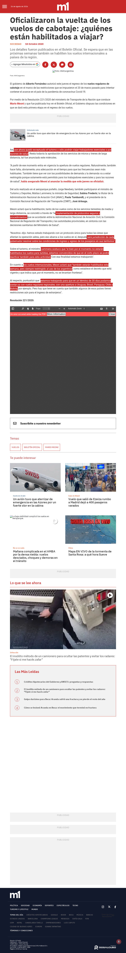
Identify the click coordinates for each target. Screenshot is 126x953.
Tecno (75, 905)
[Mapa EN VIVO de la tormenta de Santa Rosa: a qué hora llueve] (90, 529)
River (63, 915)
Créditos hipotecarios (37, 915)
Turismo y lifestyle (19, 909)
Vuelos (15, 447)
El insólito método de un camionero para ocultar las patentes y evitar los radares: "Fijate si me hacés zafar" (62, 657)
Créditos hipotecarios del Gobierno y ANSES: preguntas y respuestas (58, 681)
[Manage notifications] (118, 941)
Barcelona (33, 919)
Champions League (49, 919)
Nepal (19, 923)
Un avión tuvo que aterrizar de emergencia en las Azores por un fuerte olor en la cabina (69, 135)
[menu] (6, 6)
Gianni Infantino (53, 926)
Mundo (35, 909)
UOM (12, 923)
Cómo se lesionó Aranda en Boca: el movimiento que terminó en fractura (60, 707)
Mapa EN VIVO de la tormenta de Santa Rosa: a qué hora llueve (90, 552)
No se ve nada (18, 548)
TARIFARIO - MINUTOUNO (19, 944)
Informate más (33, 130)
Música (80, 915)
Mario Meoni (17, 103)
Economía (37, 905)
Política (14, 905)
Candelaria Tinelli (34, 923)
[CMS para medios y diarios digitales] (105, 949)
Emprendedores (53, 923)
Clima (70, 548)
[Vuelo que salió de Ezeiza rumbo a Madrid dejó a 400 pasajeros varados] (90, 477)
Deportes (49, 905)
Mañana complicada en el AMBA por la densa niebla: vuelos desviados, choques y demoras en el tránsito (35, 556)
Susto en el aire (19, 496)
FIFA (87, 919)
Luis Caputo (69, 923)
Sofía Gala (77, 919)
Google (54, 915)
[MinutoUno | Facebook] (114, 907)
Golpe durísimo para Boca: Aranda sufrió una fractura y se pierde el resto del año (64, 699)
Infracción (14, 652)
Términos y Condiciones (21, 930)
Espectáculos (63, 905)
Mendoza (65, 919)
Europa (38, 926)
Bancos (89, 915)
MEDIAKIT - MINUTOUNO (19, 942)
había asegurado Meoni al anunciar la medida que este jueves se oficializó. (62, 181)
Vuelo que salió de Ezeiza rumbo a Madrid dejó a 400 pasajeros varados (89, 502)
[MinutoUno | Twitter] (109, 907)
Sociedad (15, 43)
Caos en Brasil (74, 496)
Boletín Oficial (32, 447)
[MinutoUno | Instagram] (103, 907)
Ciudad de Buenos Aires (21, 926)
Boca (71, 915)
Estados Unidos (17, 919)
